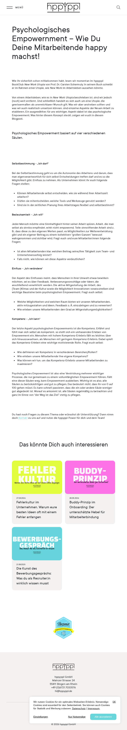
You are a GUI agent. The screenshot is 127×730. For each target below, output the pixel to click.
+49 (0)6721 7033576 (63, 687)
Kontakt (23, 418)
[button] (118, 7)
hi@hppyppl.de (63, 691)
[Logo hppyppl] (63, 7)
